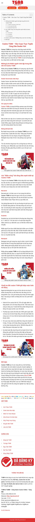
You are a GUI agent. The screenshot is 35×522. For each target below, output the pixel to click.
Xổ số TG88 (27, 375)
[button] (2, 3)
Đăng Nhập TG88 (8, 453)
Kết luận (8, 39)
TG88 (19, 58)
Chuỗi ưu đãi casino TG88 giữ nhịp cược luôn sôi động (18, 37)
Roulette (10, 34)
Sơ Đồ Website (5, 510)
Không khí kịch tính (12, 27)
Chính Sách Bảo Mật (9, 410)
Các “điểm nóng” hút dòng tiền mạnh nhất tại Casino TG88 (18, 30)
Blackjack (10, 36)
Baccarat (10, 32)
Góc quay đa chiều (12, 26)
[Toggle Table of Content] (30, 15)
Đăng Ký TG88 (7, 440)
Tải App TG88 (7, 443)
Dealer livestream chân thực (14, 24)
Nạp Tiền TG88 (7, 447)
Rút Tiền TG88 (7, 450)
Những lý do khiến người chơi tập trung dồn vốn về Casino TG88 (17, 21)
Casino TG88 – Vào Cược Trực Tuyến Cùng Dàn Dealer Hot (17, 18)
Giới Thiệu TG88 (7, 407)
